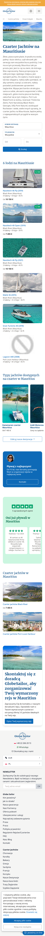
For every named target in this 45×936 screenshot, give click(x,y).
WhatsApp (23, 747)
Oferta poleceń (10, 811)
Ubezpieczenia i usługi (13, 815)
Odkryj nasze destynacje (21, 439)
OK (39, 786)
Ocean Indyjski (27, 19)
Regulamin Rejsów (11, 832)
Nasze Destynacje (11, 877)
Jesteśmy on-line (35, 932)
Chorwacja (7, 853)
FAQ (5, 836)
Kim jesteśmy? (9, 797)
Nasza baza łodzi (10, 881)
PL (10, 764)
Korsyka (6, 874)
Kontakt (22, 482)
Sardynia (7, 867)
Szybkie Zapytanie (11, 888)
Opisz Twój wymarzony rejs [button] (19, 721)
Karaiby (6, 856)
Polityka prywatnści (12, 829)
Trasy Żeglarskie (10, 884)
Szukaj (23, 149)
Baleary (6, 860)
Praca (5, 825)
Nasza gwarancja (10, 804)
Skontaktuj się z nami (23, 751)
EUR (10, 758)
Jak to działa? (9, 801)
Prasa (5, 822)
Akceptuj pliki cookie (22, 920)
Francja (6, 870)
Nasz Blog (7, 839)
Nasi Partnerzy (9, 808)
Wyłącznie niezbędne (22, 927)
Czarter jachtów (13, 19)
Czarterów (25, 832)
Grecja (6, 863)
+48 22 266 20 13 (23, 743)
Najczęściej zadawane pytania (16, 818)
